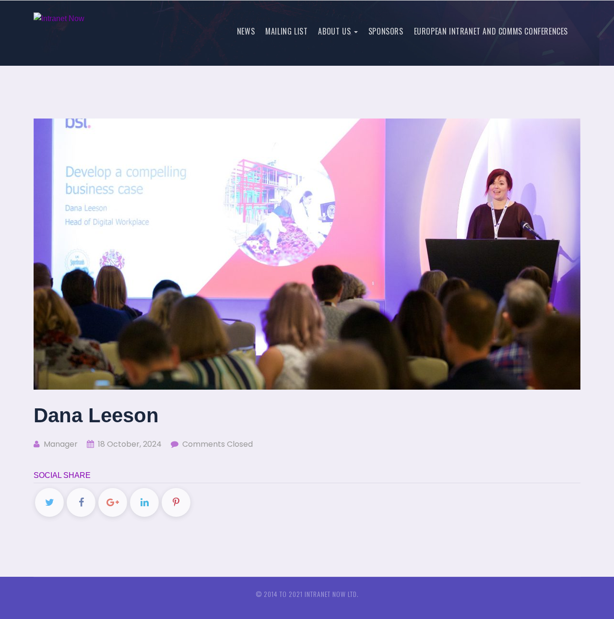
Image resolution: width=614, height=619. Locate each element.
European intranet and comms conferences (491, 31)
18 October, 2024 (129, 444)
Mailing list (286, 31)
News (246, 31)
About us (335, 31)
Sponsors (385, 31)
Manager (60, 444)
